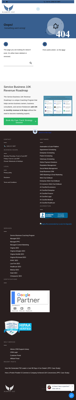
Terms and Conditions (10, 182)
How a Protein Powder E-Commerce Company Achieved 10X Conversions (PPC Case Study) (37, 373)
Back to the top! (45, 132)
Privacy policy (8, 172)
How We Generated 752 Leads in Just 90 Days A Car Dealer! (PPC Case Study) (32, 368)
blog (63, 50)
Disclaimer (7, 177)
